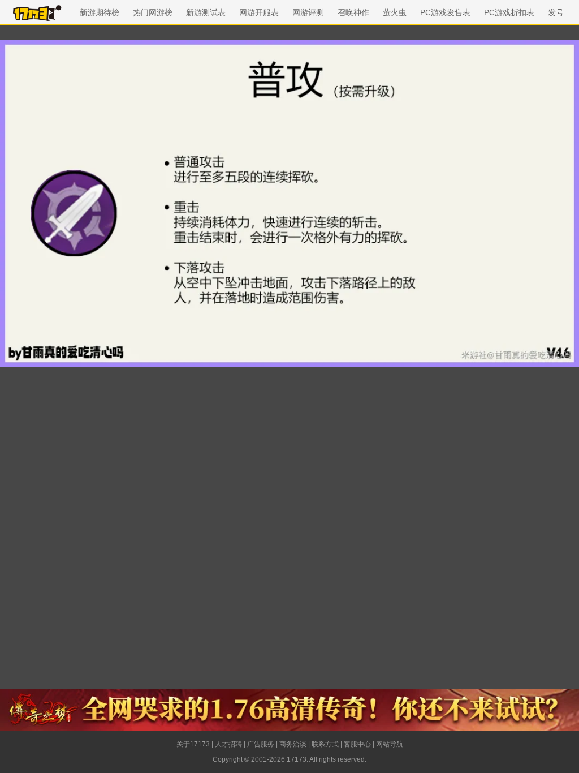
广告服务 (260, 744)
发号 (556, 12)
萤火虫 (395, 12)
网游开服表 (259, 12)
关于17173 (193, 744)
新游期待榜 (99, 12)
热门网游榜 (152, 12)
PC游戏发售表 (445, 12)
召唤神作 (353, 12)
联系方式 (325, 744)
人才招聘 (228, 744)
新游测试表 (206, 12)
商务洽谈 (292, 744)
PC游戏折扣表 (509, 12)
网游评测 (308, 12)
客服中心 (357, 744)
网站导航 (389, 744)
